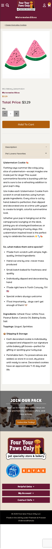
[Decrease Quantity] (5, 114)
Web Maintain (30, 518)
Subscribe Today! (26, 422)
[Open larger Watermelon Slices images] (26, 54)
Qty (3, 108)
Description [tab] (11, 147)
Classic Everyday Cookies (15, 25)
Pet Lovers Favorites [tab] (15, 153)
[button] (49, 6)
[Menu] (3, 6)
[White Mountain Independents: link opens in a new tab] (13, 470)
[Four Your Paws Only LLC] (26, 449)
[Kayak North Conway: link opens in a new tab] (34, 470)
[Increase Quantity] (16, 114)
